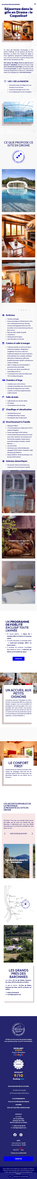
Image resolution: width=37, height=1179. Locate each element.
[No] (35, 1173)
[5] (18, 302)
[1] (18, 211)
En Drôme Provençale (19, 1090)
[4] (18, 257)
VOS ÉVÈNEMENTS (18, 1098)
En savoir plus (16, 867)
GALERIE (18, 1104)
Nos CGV (16, 1149)
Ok (10, 1176)
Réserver (18, 659)
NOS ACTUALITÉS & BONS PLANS (18, 1107)
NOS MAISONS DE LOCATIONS (18, 1086)
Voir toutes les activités (18, 833)
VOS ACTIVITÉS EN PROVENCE (18, 1101)
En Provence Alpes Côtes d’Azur (19, 1093)
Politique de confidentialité (18, 1153)
